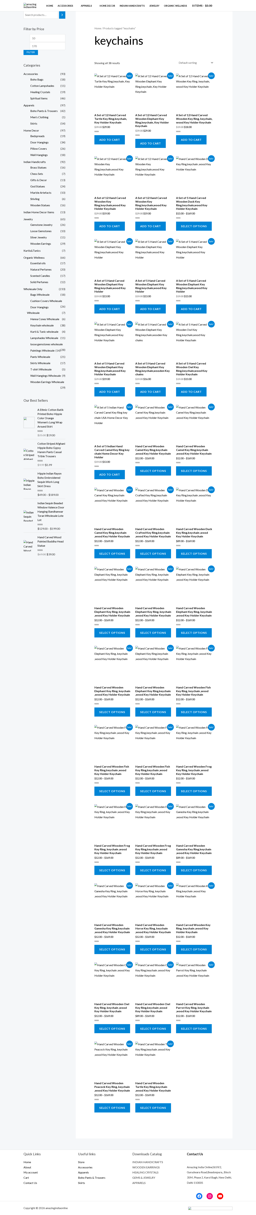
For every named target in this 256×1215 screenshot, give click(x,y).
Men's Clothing (39, 117)
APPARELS (139, 1182)
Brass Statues (38, 167)
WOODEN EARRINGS (146, 1167)
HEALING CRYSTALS (145, 1172)
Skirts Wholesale (40, 363)
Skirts (33, 123)
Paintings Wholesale (42, 350)
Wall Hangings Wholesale (45, 375)
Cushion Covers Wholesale (46, 300)
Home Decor (107, 5)
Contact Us (30, 1182)
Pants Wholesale (40, 356)
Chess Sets (36, 173)
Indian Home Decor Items (39, 212)
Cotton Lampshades (42, 85)
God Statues (37, 186)
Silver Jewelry (38, 237)
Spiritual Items (39, 98)
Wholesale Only (33, 289)
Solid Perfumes (39, 282)
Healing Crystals (40, 92)
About (27, 1167)
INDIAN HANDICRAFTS (147, 1162)
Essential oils (38, 263)
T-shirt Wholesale (41, 369)
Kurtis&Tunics (32, 250)
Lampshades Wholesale (44, 338)
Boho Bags (36, 79)
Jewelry (154, 5)
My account (31, 1172)
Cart (26, 1177)
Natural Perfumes (41, 269)
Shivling (35, 198)
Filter (31, 52)
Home (49, 5)
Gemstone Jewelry (41, 224)
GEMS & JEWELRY (143, 1177)
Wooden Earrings (40, 243)
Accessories (65, 5)
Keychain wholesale (42, 325)
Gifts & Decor (38, 180)
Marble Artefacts (40, 192)
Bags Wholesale (39, 294)
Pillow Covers (38, 148)
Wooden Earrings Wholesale (47, 382)
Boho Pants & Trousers (44, 110)
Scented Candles (40, 275)
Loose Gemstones (41, 231)
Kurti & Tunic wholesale (44, 331)
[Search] (62, 15)
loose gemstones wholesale (46, 344)
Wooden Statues (40, 205)
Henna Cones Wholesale (44, 319)
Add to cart (109, 139)
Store (81, 1162)
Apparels (86, 5)
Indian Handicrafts (132, 5)
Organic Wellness (175, 5)
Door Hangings (39, 142)
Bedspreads (37, 136)
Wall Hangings (39, 154)
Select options (194, 226)
